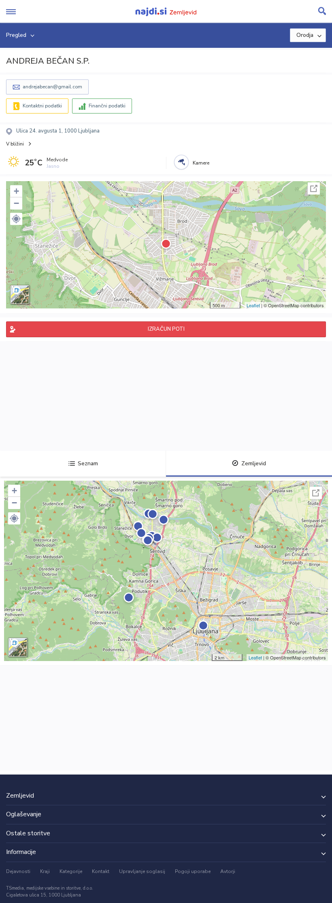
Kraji (45, 871)
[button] (16, 219)
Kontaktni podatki (42, 106)
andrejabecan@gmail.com (52, 86)
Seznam (88, 463)
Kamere (201, 163)
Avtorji (227, 871)
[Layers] (20, 295)
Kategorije (71, 871)
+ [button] (16, 191)
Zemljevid (253, 463)
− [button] (16, 203)
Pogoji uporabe (193, 871)
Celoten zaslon (314, 188)
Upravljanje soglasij (142, 871)
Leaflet (253, 305)
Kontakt (100, 871)
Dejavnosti (18, 871)
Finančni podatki (107, 106)
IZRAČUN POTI (166, 329)
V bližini (15, 144)
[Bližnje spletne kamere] (181, 162)
